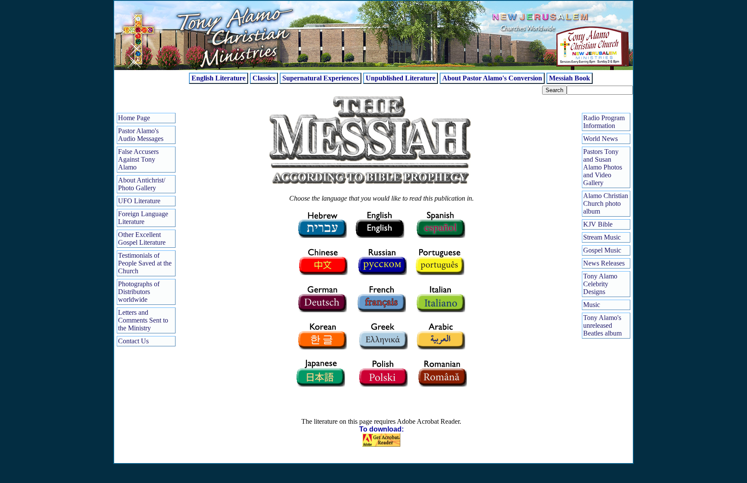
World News (600, 138)
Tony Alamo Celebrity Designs (600, 283)
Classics (263, 78)
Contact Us (133, 341)
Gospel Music (602, 250)
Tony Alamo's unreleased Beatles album (602, 325)
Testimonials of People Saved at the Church (145, 263)
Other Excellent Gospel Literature (142, 238)
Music (591, 304)
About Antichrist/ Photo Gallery (141, 184)
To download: (381, 429)
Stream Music (602, 237)
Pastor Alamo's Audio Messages (140, 134)
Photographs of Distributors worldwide (139, 291)
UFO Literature (139, 201)
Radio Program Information (604, 121)
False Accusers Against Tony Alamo (138, 159)
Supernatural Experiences (320, 78)
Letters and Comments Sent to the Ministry (143, 320)
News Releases (604, 263)
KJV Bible (598, 224)
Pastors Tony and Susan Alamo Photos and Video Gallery (602, 167)
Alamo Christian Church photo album (605, 203)
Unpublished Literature (400, 78)
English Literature (219, 78)
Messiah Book (569, 78)
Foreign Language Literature (143, 217)
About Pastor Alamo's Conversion (492, 78)
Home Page (134, 118)
